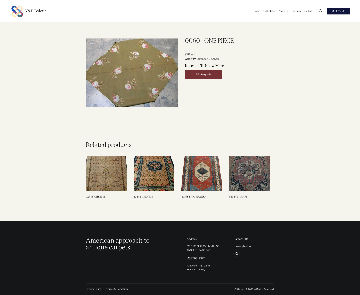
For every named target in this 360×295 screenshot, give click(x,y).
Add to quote (203, 74)
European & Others (208, 59)
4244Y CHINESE (143, 196)
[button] (102, 173)
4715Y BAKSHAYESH (193, 196)
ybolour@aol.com (243, 246)
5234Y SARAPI (238, 196)
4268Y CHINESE (96, 196)
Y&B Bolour (35, 11)
